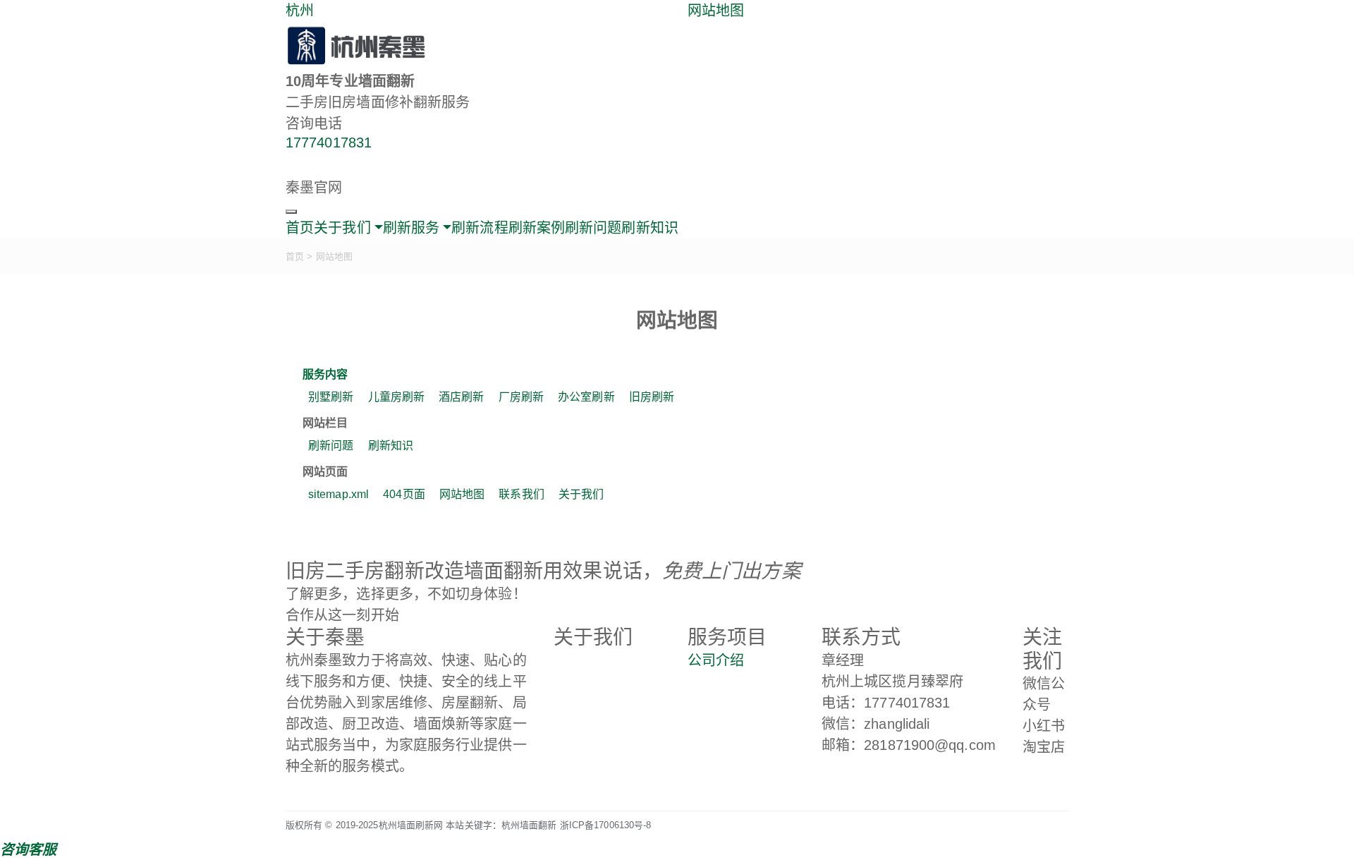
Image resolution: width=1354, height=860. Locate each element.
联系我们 (521, 494)
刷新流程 (479, 228)
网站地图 (716, 10)
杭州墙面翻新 (529, 825)
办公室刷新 (586, 397)
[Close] (291, 212)
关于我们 (581, 494)
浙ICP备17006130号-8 (606, 825)
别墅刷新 (330, 397)
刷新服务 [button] (411, 228)
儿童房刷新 (396, 397)
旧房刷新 (651, 397)
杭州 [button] (300, 10)
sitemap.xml (338, 494)
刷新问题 (593, 228)
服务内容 (325, 374)
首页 (300, 228)
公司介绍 (716, 660)
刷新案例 (536, 228)
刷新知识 (649, 228)
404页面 (404, 494)
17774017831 (329, 142)
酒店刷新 (461, 397)
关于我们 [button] (342, 228)
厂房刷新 (521, 397)
